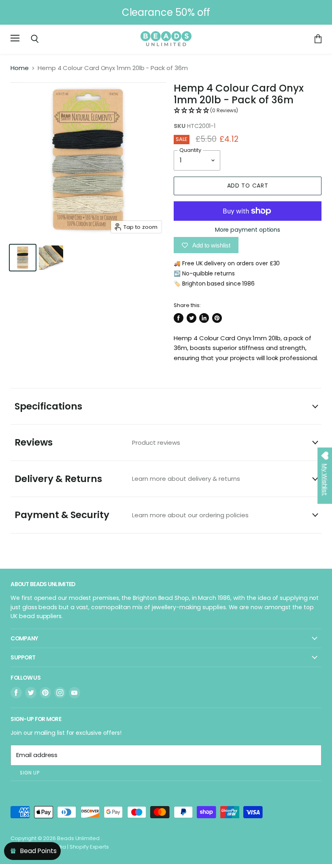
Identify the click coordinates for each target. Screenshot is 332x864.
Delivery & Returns (127, 478)
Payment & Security (132, 514)
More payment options (248, 229)
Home (20, 67)
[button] (247, 111)
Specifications (48, 406)
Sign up (29, 773)
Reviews (97, 442)
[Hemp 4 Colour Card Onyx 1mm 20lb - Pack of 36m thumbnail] (23, 258)
